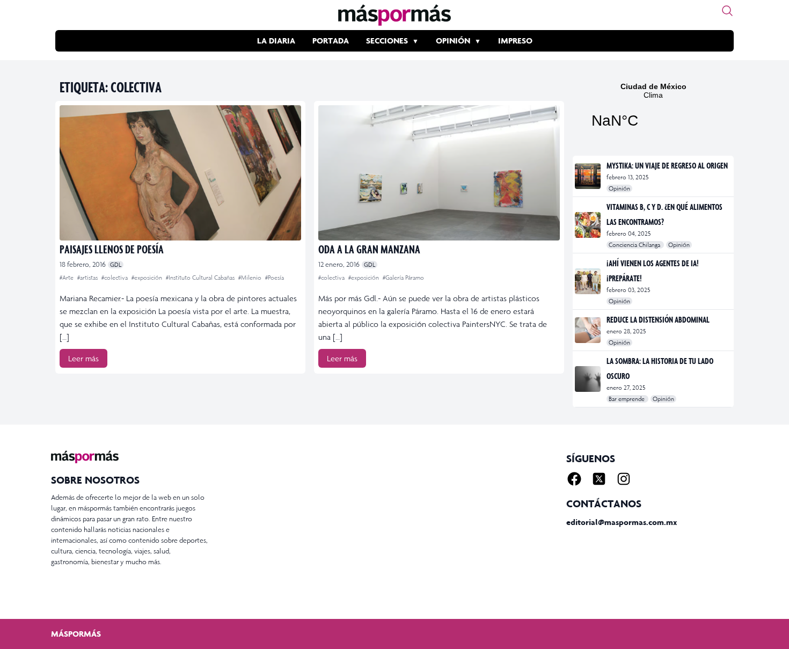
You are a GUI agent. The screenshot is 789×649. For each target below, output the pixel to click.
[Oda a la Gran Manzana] (439, 172)
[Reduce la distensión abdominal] (588, 330)
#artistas (88, 277)
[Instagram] (624, 479)
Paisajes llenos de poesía (112, 249)
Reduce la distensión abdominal (658, 319)
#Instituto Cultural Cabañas (201, 277)
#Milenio (250, 277)
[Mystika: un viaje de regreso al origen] (588, 176)
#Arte (67, 277)
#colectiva (115, 277)
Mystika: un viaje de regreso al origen (667, 165)
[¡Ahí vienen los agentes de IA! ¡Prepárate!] (588, 281)
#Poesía (274, 277)
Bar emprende (627, 399)
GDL (115, 264)
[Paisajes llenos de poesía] (180, 172)
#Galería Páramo (403, 277)
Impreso (515, 40)
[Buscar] (727, 10)
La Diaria (276, 40)
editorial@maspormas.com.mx (621, 522)
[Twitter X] (599, 479)
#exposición (148, 277)
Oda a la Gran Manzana (369, 249)
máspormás (76, 634)
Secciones (387, 40)
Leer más (83, 358)
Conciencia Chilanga (635, 245)
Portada (330, 40)
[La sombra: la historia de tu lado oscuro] (588, 379)
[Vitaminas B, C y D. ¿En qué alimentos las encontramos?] (588, 225)
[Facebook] (574, 479)
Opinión (453, 40)
